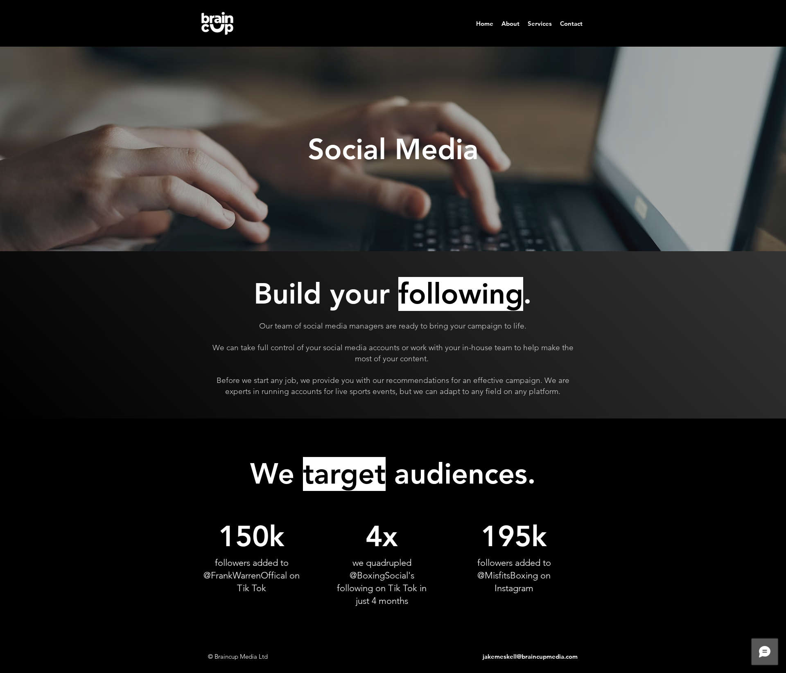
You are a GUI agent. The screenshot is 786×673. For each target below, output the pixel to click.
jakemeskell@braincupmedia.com (530, 656)
